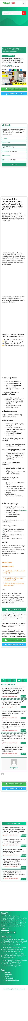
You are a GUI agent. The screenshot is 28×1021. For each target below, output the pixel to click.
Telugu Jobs (9, 65)
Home (3, 48)
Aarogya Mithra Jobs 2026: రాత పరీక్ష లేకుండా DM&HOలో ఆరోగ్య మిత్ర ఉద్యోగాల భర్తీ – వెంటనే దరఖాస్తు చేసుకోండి (13, 713)
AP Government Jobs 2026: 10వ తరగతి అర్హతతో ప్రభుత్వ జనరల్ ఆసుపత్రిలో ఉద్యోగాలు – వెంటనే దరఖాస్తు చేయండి (12, 749)
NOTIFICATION (7, 563)
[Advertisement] (14, 40)
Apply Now (14, 164)
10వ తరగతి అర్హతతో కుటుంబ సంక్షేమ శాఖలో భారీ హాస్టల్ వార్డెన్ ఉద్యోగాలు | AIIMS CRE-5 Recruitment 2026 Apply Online (13, 702)
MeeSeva (11, 56)
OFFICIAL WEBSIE (8, 566)
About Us (8, 972)
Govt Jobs (9, 48)
